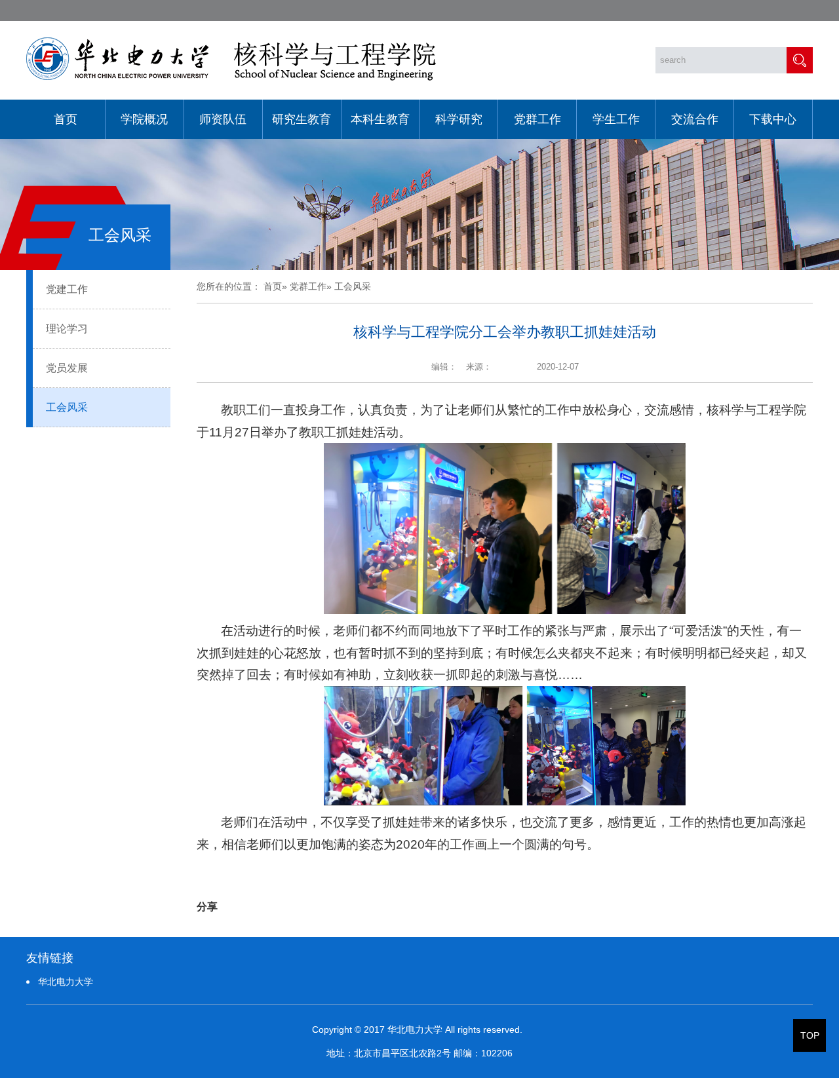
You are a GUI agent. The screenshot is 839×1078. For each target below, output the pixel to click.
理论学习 (67, 328)
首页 (65, 119)
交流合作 (694, 119)
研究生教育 (301, 119)
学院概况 (144, 119)
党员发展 (67, 368)
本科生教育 (380, 119)
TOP (809, 1035)
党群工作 (537, 119)
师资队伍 (222, 119)
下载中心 (772, 119)
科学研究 (458, 119)
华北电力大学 (65, 981)
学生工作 (616, 119)
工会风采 (67, 407)
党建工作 (67, 289)
